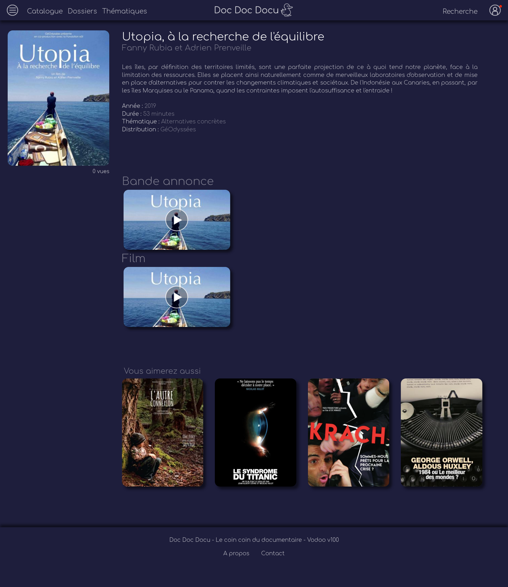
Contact (273, 553)
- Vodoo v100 (321, 540)
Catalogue (45, 11)
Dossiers (82, 11)
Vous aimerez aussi (162, 371)
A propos (237, 553)
